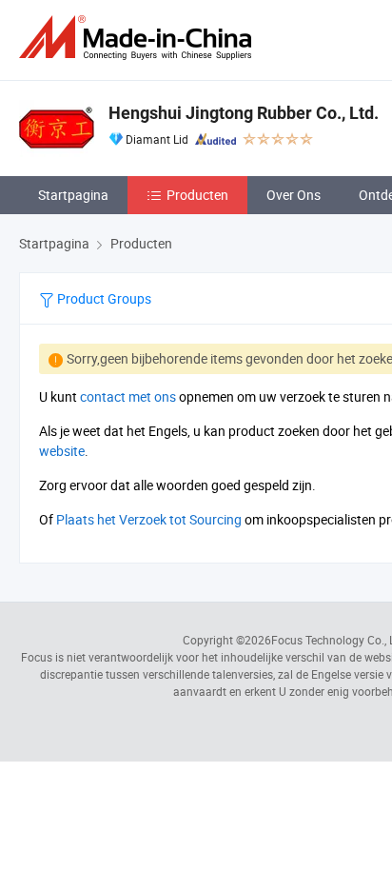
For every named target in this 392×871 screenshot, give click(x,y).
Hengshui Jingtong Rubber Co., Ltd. (243, 113)
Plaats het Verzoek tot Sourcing (149, 519)
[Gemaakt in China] (139, 37)
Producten (197, 195)
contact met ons (128, 396)
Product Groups (102, 298)
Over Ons (293, 195)
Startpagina (73, 195)
